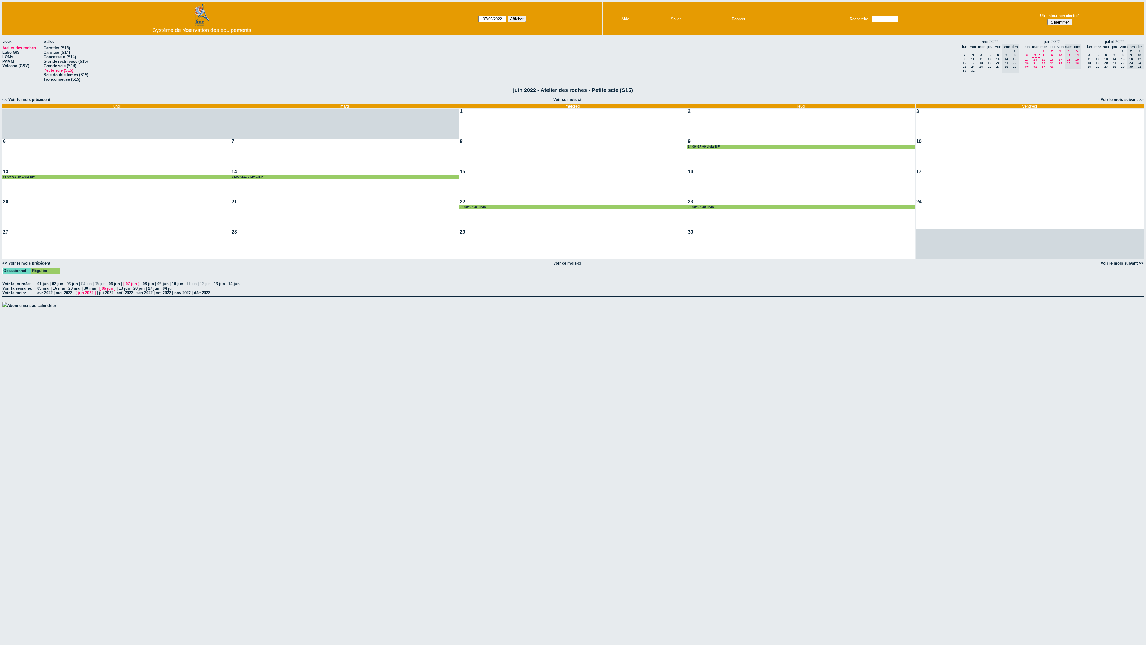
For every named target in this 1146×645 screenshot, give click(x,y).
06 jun (114, 284)
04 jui (168, 288)
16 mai (59, 288)
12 (989, 59)
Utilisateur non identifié (1059, 15)
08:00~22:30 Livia (473, 206)
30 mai (90, 288)
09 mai (43, 288)
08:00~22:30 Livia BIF (19, 176)
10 (973, 59)
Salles (676, 19)
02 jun (57, 284)
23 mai (74, 288)
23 (964, 66)
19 (989, 62)
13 (998, 59)
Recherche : (860, 19)
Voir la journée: (16, 284)
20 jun (139, 288)
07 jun (131, 284)
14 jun (234, 284)
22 (1043, 63)
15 (1043, 59)
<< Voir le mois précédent (26, 99)
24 (973, 66)
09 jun (163, 284)
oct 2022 (163, 293)
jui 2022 (106, 293)
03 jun (72, 284)
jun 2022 (85, 293)
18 (981, 62)
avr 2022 (45, 293)
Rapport (738, 19)
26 (989, 66)
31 (973, 70)
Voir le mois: (14, 293)
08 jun (148, 284)
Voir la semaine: (17, 288)
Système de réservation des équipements (202, 30)
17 (973, 62)
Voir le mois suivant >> (1122, 99)
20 (998, 62)
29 (1043, 67)
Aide (625, 19)
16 (964, 62)
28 (1035, 67)
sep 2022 (144, 293)
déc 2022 (202, 293)
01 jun (43, 284)
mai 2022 (64, 293)
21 (1035, 63)
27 (998, 66)
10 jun (177, 284)
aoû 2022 (125, 293)
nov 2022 (182, 293)
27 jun (153, 288)
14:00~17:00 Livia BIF (704, 146)
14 (1035, 59)
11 (981, 59)
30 (964, 70)
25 (981, 66)
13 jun (219, 284)
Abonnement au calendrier (31, 305)
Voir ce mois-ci (567, 99)
